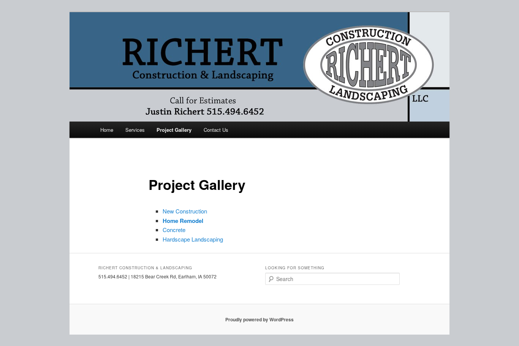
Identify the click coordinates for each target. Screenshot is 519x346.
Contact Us (216, 129)
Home (106, 129)
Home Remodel (183, 220)
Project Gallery (174, 129)
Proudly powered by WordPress (259, 319)
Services (135, 129)
